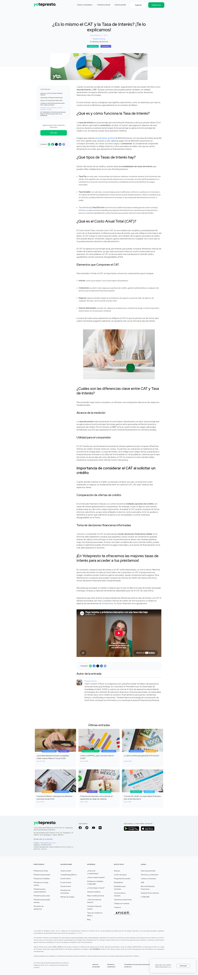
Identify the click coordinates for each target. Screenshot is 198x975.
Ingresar (138, 5)
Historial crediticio (93, 892)
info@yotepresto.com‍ (48, 843)
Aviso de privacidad (148, 871)
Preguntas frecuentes (122, 879)
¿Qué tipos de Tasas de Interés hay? (51, 98)
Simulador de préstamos (39, 907)
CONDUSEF (145, 897)
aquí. (170, 967)
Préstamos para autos (42, 896)
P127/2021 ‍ (79, 933)
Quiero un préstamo (84, 5)
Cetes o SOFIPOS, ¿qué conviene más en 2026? (97, 757)
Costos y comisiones (148, 879)
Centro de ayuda (120, 875)
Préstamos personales (42, 875)
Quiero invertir (65, 871)
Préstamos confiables (42, 879)
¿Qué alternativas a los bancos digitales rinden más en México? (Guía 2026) (53, 757)
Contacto (117, 907)
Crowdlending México (68, 875)
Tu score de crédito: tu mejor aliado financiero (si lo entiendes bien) (142, 797)
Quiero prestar (120, 5)
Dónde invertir (65, 886)
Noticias (117, 871)
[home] (45, 4)
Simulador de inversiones (65, 891)
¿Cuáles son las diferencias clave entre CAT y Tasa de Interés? (52, 104)
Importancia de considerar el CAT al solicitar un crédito (51, 108)
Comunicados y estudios (119, 894)
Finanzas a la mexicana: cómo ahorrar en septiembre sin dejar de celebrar (96, 797)
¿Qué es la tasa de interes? (94, 901)
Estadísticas (118, 882)
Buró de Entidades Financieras (148, 887)
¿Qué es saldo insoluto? (96, 877)
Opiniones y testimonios (123, 900)
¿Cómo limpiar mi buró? (95, 888)
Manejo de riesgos (67, 897)
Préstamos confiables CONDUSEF (95, 882)
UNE (142, 882)
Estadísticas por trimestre (120, 887)
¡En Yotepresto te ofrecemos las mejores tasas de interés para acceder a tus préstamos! (53, 113)
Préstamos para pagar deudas (42, 901)
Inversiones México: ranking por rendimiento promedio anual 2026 (54, 797)
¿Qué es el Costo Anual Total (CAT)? (51, 100)
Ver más (53, 133)
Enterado (183, 966)
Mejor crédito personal (95, 896)
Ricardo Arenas (99, 39)
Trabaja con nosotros (121, 903)
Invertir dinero (65, 879)
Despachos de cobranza (150, 893)
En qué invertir (65, 882)
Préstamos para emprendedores (40, 890)
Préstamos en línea (41, 871)
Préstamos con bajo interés (41, 883)
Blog (89, 919)
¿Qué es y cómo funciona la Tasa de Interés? (51, 94)
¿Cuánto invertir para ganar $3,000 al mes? (141, 755)
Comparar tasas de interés (94, 907)
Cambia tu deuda (103, 5)
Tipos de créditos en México (94, 914)
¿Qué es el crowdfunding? (92, 872)
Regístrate (156, 5)
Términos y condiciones (149, 875)
